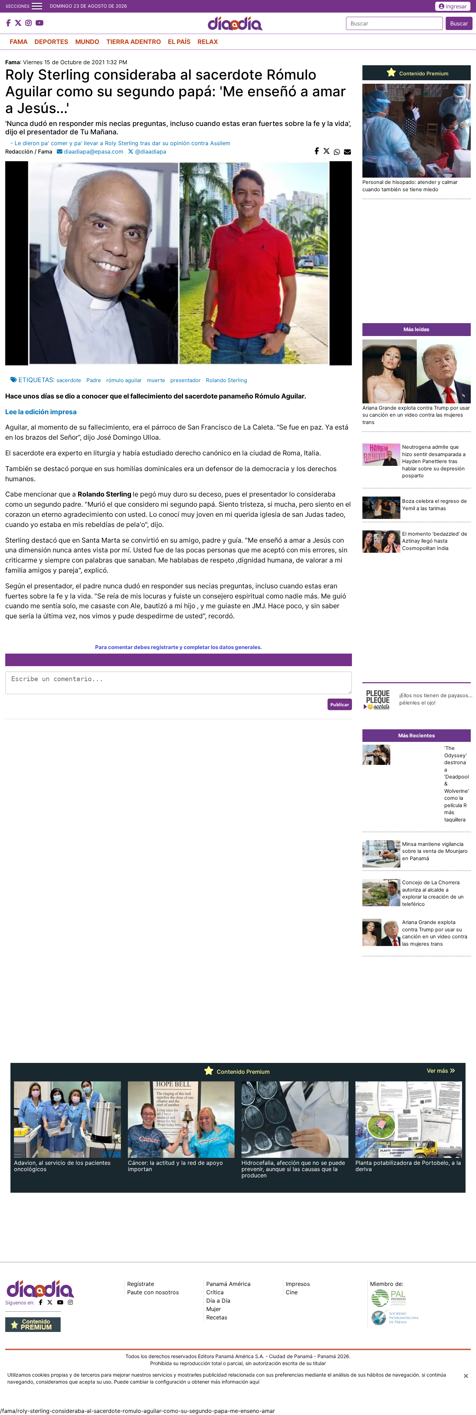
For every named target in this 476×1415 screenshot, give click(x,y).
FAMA (19, 41)
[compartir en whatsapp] (337, 151)
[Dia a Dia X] (19, 23)
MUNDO (87, 41)
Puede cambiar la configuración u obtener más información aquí (186, 1382)
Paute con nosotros (153, 1292)
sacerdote (68, 380)
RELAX (208, 41)
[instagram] (70, 1302)
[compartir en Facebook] (317, 151)
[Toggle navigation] (37, 6)
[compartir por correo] (347, 151)
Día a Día (218, 1300)
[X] (50, 1302)
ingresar (456, 6)
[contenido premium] (33, 1323)
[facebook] (41, 1302)
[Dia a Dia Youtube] (40, 23)
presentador (185, 380)
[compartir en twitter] (326, 151)
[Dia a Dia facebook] (9, 23)
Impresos (298, 1283)
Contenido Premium (423, 73)
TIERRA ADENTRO (133, 41)
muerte (156, 380)
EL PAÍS (179, 41)
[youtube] (60, 1302)
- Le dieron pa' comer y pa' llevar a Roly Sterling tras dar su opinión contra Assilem (120, 143)
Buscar (459, 23)
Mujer (213, 1308)
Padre (93, 380)
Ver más (438, 1070)
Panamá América (228, 1283)
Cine (292, 1292)
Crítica (215, 1292)
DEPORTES (51, 41)
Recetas (216, 1317)
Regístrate (140, 1283)
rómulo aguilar (124, 380)
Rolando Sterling (226, 380)
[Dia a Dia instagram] (29, 23)
